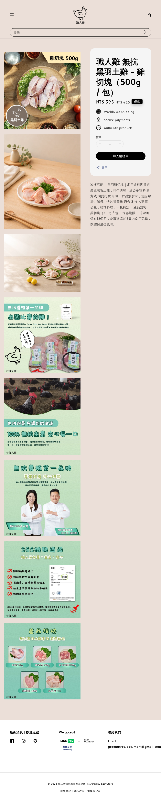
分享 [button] (104, 167)
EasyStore (107, 783)
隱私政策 (79, 791)
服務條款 (65, 791)
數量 (99, 137)
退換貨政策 (94, 791)
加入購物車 (121, 156)
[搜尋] (145, 32)
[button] (11, 15)
